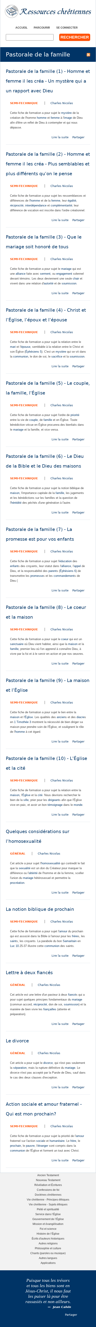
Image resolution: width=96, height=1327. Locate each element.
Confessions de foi (48, 1189)
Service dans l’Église (48, 1214)
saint (13, 941)
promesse (36, 575)
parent (52, 571)
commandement (64, 575)
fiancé (72, 994)
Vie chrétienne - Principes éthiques (48, 1199)
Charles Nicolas (61, 103)
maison (14, 493)
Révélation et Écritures (48, 1184)
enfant (14, 566)
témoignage (55, 804)
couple (33, 420)
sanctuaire (16, 644)
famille (48, 420)
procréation (17, 882)
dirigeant (53, 800)
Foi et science (48, 1228)
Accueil (21, 27)
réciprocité (16, 205)
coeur (64, 639)
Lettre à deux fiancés (29, 972)
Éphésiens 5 (33, 351)
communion (20, 356)
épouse (25, 346)
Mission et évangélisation (48, 1223)
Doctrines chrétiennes (48, 1194)
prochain (15, 1145)
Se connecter (67, 27)
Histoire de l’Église (48, 1233)
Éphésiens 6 (68, 571)
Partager (78, 137)
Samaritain (70, 941)
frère (75, 936)
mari (13, 346)
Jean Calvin (62, 1307)
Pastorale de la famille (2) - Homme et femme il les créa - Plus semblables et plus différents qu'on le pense (48, 164)
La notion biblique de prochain (40, 909)
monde (78, 804)
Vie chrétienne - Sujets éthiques (48, 1204)
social (40, 1140)
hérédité (16, 502)
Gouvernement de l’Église (48, 1219)
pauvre (30, 1145)
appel (77, 566)
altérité (33, 873)
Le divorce (17, 1040)
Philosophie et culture (48, 1248)
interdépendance (35, 205)
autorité (48, 283)
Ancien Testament (48, 1175)
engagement (64, 273)
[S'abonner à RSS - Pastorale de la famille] (88, 54)
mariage (66, 268)
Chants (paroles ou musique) (48, 1253)
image (68, 117)
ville (26, 800)
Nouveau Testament (48, 1180)
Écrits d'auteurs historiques (48, 1238)
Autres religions (48, 1243)
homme (41, 117)
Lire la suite (60, 137)
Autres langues (48, 1258)
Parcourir (42, 27)
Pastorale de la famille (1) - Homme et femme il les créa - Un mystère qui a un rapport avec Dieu (48, 81)
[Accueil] (48, 11)
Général (17, 853)
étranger (43, 1145)
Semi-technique (24, 103)
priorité (75, 415)
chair (76, 278)
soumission (69, 283)
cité (40, 795)
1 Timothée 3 (22, 722)
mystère (66, 113)
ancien (61, 717)
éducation (65, 561)
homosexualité (50, 863)
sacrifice (56, 356)
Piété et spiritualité (48, 1209)
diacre (80, 717)
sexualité (24, 868)
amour (63, 931)
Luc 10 (14, 946)
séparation (20, 1067)
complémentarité (61, 205)
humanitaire (57, 1140)
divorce (48, 1063)
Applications (48, 1262)
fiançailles (49, 1009)
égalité (72, 200)
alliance (20, 273)
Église (29, 717)
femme (55, 117)
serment (45, 273)
